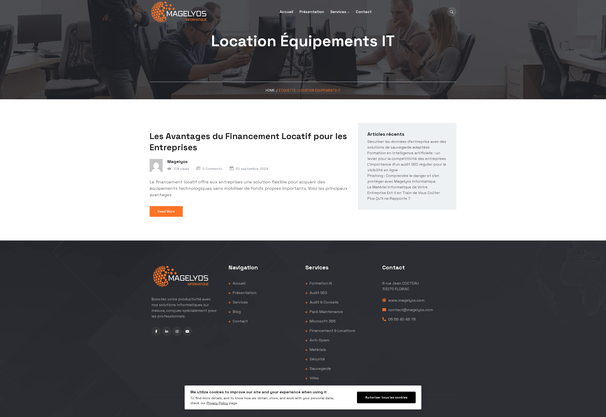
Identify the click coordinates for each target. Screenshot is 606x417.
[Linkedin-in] (166, 331)
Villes (314, 378)
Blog (236, 311)
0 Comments (212, 169)
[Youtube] (187, 331)
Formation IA (320, 283)
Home (270, 90)
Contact (364, 11)
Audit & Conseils (324, 302)
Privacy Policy (217, 403)
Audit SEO (318, 292)
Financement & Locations (332, 330)
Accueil (286, 11)
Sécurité (317, 359)
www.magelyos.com (405, 300)
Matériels (317, 349)
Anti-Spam (319, 340)
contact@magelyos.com (410, 309)
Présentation (311, 11)
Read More (166, 211)
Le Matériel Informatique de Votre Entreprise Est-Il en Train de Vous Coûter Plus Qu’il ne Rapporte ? (403, 193)
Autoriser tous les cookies (386, 397)
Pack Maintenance (326, 311)
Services (338, 11)
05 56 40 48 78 (401, 319)
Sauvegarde (320, 368)
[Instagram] (177, 331)
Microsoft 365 (322, 321)
